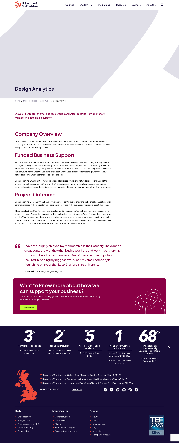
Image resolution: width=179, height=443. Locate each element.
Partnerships (23, 431)
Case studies (45, 101)
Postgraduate (24, 420)
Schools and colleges (65, 427)
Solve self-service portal (66, 431)
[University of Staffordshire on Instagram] (118, 389)
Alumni (58, 424)
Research (121, 5)
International (104, 5)
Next (169, 350)
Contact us (28, 307)
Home (17, 101)
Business (136, 5)
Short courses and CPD (28, 424)
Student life (86, 5)
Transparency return (101, 434)
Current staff (60, 420)
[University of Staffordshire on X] (112, 389)
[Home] (27, 5)
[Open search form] (162, 5)
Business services (30, 101)
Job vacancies (98, 424)
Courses (69, 5)
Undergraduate (24, 416)
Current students (62, 416)
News (95, 416)
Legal (94, 427)
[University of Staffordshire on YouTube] (124, 389)
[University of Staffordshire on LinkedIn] (131, 389)
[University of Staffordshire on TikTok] (137, 389)
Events (95, 420)
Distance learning (25, 427)
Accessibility (98, 431)
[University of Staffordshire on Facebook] (106, 389)
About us (151, 5)
